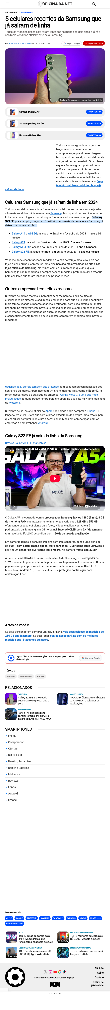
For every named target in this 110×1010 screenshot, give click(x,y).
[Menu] (12, 4)
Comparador (16, 742)
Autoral (40, 676)
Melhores (14, 774)
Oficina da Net (11, 12)
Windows (71, 918)
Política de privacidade (97, 984)
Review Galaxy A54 (16, 443)
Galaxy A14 (18, 233)
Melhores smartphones (81, 933)
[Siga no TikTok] (64, 972)
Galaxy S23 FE (20, 251)
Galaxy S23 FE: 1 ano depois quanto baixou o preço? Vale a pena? (33, 700)
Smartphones (26, 12)
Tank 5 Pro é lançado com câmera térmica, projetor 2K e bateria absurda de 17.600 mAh (34, 715)
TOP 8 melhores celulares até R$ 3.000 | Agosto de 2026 (86, 937)
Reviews (13, 780)
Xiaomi (83, 918)
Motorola (14, 402)
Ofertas (12, 748)
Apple (48, 411)
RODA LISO (15, 755)
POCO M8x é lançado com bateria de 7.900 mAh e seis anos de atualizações (87, 700)
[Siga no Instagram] (50, 972)
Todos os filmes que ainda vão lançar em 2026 (87, 953)
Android (43, 423)
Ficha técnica (94, 112)
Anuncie (99, 967)
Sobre (100, 972)
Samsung (56, 213)
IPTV (21, 933)
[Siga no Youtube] (55, 972)
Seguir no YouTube (95, 43)
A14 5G (32, 233)
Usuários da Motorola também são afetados (32, 386)
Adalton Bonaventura (20, 43)
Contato (99, 977)
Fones (12, 787)
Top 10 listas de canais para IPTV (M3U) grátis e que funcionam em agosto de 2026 (36, 938)
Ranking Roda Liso (19, 761)
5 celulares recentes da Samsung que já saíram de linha (53, 22)
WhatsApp (58, 918)
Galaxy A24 (18, 242)
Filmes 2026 (95, 918)
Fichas (12, 735)
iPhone (91, 411)
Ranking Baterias (18, 768)
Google (19, 918)
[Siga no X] (46, 972)
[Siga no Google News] (59, 972)
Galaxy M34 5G (21, 247)
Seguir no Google (73, 43)
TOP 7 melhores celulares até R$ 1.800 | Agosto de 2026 (35, 953)
